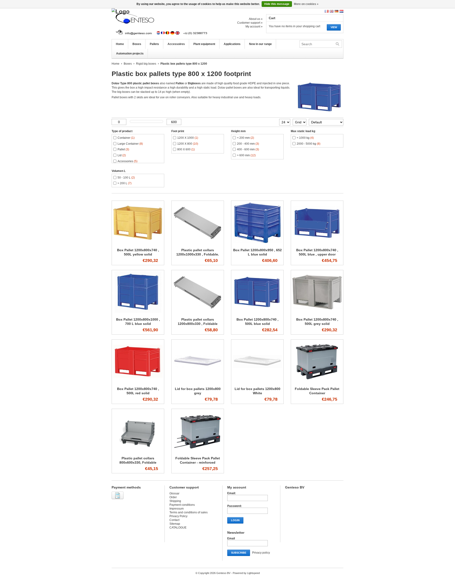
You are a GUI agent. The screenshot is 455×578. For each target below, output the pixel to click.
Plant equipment (204, 44)
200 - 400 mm (248, 143)
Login (235, 520)
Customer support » (250, 22)
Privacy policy (261, 552)
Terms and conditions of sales (188, 512)
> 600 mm (246, 155)
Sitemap (174, 523)
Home (120, 44)
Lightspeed (253, 573)
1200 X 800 (187, 143)
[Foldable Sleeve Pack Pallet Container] (317, 382)
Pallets (154, 44)
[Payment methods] (118, 499)
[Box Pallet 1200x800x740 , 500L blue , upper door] (317, 243)
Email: (231, 493)
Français (326, 11)
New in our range (260, 44)
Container (126, 137)
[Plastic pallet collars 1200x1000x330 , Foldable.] (198, 243)
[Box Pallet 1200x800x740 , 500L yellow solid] (138, 243)
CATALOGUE (178, 527)
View (334, 27)
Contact (174, 520)
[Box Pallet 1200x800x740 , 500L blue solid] (257, 313)
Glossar (174, 493)
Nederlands (341, 11)
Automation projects (130, 53)
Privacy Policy (178, 516)
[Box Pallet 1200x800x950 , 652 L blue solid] (257, 243)
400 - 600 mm (248, 149)
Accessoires (176, 44)
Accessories (127, 161)
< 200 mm (245, 137)
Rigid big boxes (146, 63)
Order (173, 497)
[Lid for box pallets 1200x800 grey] (198, 382)
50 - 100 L (126, 177)
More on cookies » (306, 4)
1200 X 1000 (187, 137)
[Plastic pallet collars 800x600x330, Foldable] (138, 451)
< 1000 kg (305, 137)
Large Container (130, 143)
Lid (122, 155)
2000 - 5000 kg (308, 143)
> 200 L (125, 183)
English (331, 11)
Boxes (136, 44)
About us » (256, 19)
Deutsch (336, 11)
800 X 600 (186, 149)
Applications (232, 44)
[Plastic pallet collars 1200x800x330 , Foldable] (198, 313)
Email (231, 538)
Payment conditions (182, 504)
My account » (254, 26)
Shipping (175, 501)
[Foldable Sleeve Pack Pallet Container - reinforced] (198, 451)
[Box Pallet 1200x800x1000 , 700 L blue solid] (138, 313)
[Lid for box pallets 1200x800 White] (257, 382)
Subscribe (238, 552)
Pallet (123, 149)
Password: (234, 506)
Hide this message (276, 4)
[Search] (337, 44)
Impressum (176, 508)
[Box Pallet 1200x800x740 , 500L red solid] (138, 382)
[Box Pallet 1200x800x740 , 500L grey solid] (317, 313)
